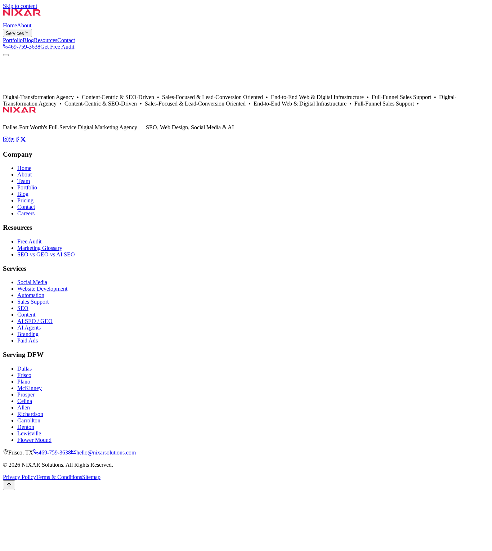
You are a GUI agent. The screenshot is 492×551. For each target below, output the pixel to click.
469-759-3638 (24, 47)
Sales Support (33, 302)
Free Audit (29, 241)
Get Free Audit (57, 47)
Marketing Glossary (39, 248)
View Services (52, 91)
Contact (60, 98)
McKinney (29, 388)
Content (26, 315)
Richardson (30, 414)
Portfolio (42, 98)
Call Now (14, 509)
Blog (22, 194)
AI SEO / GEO (35, 321)
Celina (24, 401)
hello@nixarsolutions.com (106, 452)
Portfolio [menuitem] (13, 40)
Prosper (26, 394)
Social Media (32, 282)
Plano (23, 381)
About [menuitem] (24, 25)
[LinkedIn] (11, 140)
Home (24, 168)
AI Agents (29, 327)
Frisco (24, 375)
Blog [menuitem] (28, 40)
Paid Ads (27, 340)
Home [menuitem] (10, 25)
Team (23, 181)
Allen (23, 407)
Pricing (25, 200)
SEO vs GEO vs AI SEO (46, 254)
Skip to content (20, 6)
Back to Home (19, 91)
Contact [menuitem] (66, 40)
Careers (26, 213)
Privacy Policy (19, 477)
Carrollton (28, 420)
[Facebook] (17, 140)
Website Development (42, 289)
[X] (23, 140)
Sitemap (91, 477)
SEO (22, 308)
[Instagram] (6, 140)
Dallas (24, 98)
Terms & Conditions (59, 477)
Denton (25, 427)
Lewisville (29, 433)
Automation (30, 295)
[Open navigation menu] (6, 55)
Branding (28, 334)
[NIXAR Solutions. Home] (22, 19)
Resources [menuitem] (45, 40)
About (10, 98)
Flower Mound (34, 440)
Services (15, 33)
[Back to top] (9, 485)
